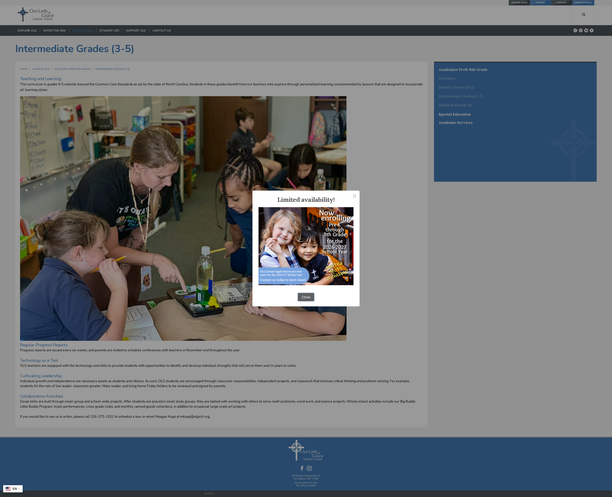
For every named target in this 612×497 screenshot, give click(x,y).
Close (306, 297)
